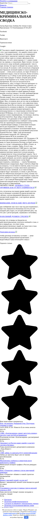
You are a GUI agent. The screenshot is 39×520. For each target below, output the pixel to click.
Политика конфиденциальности (16, 501)
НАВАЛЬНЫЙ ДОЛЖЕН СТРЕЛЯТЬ (14, 216)
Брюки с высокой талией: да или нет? (14, 480)
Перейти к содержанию (8, 1)
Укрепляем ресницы (7, 232)
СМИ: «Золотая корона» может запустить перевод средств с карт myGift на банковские (18, 434)
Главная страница (6, 7)
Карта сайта (8, 507)
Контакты (8, 500)
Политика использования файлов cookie (19, 505)
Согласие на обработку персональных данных (21, 503)
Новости (3, 5)
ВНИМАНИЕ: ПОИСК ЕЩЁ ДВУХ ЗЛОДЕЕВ (17, 203)
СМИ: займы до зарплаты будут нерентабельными (18, 453)
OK (26, 517)
